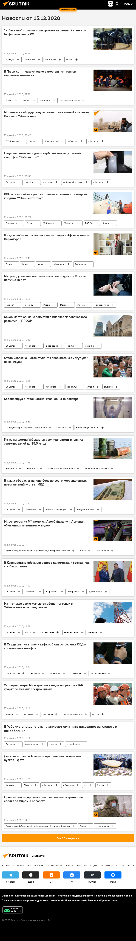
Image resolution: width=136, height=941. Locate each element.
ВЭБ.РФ (89, 223)
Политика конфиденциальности (74, 895)
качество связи (71, 632)
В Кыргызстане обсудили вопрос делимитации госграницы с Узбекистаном (47, 564)
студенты (108, 386)
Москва (63, 304)
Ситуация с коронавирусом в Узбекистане (26, 427)
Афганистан (59, 264)
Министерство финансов (96, 468)
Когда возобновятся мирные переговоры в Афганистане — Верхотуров (47, 237)
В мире (38, 865)
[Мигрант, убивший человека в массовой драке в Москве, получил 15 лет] (113, 285)
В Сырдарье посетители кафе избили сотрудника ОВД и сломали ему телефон (45, 646)
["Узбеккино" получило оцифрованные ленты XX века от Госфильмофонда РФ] (113, 39)
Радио (9, 264)
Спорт (120, 865)
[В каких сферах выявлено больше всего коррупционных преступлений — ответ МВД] (113, 489)
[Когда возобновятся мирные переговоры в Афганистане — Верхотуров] (113, 244)
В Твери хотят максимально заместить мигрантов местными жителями (40, 73)
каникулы (72, 386)
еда (85, 785)
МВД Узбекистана (85, 509)
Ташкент (28, 785)
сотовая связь (47, 632)
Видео (32, 141)
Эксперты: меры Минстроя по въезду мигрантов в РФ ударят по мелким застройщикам (43, 687)
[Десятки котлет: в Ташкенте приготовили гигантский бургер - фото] (113, 765)
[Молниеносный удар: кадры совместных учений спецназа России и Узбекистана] (113, 121)
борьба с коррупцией (56, 509)
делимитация (95, 591)
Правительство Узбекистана (61, 468)
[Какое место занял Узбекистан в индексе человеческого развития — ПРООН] (113, 326)
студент (90, 386)
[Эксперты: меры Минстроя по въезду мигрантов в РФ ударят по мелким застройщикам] (113, 694)
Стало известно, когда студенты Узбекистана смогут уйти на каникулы (46, 360)
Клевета (53, 744)
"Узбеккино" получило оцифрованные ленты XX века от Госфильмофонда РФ (45, 32)
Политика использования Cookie (113, 895)
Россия (69, 59)
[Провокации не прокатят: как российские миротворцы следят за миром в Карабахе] (113, 806)
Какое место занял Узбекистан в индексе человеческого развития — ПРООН (45, 319)
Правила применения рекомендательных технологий (33, 900)
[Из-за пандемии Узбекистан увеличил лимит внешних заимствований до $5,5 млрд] (113, 448)
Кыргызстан (52, 591)
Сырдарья (35, 673)
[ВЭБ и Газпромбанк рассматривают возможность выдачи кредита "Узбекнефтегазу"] (113, 203)
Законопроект (32, 744)
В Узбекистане (12, 141)
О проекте (8, 895)
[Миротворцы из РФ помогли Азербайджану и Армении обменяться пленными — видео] (113, 530)
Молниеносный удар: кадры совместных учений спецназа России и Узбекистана (46, 114)
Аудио (25, 264)
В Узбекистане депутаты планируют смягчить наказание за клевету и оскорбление (60, 728)
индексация (52, 345)
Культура (10, 59)
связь (28, 632)
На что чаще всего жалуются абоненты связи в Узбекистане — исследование (38, 605)
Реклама (93, 900)
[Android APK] (13, 910)
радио (41, 264)
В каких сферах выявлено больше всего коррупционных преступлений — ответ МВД (45, 482)
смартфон (48, 182)
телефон (29, 182)
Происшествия (13, 673)
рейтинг (71, 345)
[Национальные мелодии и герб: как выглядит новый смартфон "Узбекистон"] (113, 162)
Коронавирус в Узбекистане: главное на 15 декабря (41, 399)
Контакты (20, 895)
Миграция (90, 865)
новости (8, 865)
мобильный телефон (73, 182)
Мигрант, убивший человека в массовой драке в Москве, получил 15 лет (45, 278)
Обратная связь (108, 900)
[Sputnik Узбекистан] (17, 6)
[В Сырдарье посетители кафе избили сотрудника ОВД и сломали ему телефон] (113, 653)
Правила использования (41, 895)
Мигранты (45, 100)
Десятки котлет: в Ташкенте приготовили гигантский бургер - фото (42, 758)
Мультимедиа (51, 141)
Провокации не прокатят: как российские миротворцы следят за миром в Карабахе (43, 799)
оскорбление (73, 744)
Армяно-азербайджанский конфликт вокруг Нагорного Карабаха (38, 550)
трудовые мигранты (70, 100)
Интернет (93, 632)
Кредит (106, 223)
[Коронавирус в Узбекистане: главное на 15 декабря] (113, 407)
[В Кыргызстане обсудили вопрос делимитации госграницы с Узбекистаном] (113, 571)
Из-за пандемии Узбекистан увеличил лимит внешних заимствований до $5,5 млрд (43, 441)
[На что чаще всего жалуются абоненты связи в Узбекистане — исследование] (113, 612)
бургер (100, 785)
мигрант (26, 100)
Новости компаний (76, 900)
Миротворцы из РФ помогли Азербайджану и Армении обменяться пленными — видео (44, 523)
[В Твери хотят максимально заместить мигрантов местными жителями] (113, 80)
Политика (24, 865)
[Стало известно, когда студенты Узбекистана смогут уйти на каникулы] (113, 366)
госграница (73, 591)
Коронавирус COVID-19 (87, 427)
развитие (89, 345)
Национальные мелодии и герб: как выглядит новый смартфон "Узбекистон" (42, 155)
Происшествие (102, 304)
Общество (73, 141)
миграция (48, 714)
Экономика (11, 223)
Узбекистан (29, 59)
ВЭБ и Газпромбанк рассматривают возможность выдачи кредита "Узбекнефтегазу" (45, 196)
